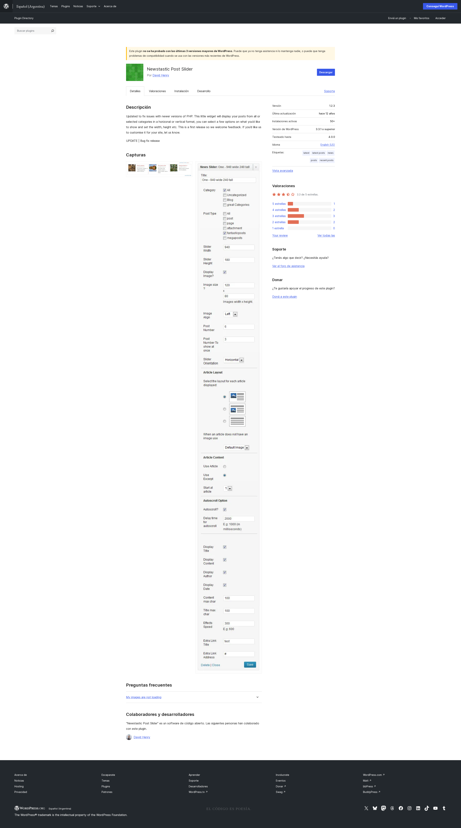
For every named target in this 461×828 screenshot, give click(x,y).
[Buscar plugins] (52, 30)
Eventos (281, 780)
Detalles (135, 91)
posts (314, 160)
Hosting (19, 786)
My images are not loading (143, 697)
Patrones (107, 791)
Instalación (181, 91)
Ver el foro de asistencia (288, 266)
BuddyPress (372, 791)
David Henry (161, 75)
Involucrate (282, 774)
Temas (105, 780)
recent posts (327, 160)
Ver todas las (326, 235)
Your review (280, 235)
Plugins (106, 786)
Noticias (19, 780)
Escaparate (108, 774)
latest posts (318, 153)
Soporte (329, 91)
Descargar (326, 72)
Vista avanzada (282, 170)
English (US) (328, 144)
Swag (281, 791)
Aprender (194, 774)
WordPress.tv (198, 791)
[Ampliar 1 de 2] (187, 166)
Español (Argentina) (60, 808)
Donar (281, 786)
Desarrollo (204, 91)
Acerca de (20, 774)
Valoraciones (157, 91)
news (331, 153)
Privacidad (20, 791)
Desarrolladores (198, 786)
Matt (367, 780)
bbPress (369, 786)
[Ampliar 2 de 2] (257, 166)
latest (306, 153)
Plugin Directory (23, 18)
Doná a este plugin (284, 296)
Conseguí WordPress (440, 6)
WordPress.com (374, 774)
